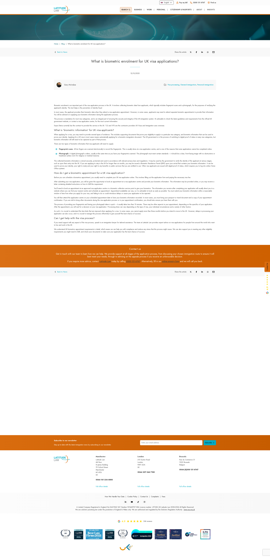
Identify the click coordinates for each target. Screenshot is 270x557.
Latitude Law (105, 261)
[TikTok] (138, 501)
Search (124, 9)
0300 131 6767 (133, 261)
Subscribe (208, 442)
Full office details (102, 486)
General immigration (188, 85)
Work (149, 9)
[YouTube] (131, 501)
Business (138, 9)
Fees (163, 496)
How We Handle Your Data (114, 496)
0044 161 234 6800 (104, 480)
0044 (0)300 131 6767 (188, 469)
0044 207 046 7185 (146, 472)
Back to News (62, 52)
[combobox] (166, 3)
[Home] (62, 9)
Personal (161, 9)
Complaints (155, 496)
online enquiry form (170, 261)
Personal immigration (205, 85)
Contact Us (267, 267)
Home (56, 44)
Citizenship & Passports (181, 9)
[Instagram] (144, 501)
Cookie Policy (132, 496)
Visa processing (173, 85)
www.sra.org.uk (189, 509)
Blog (63, 44)
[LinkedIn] (125, 501)
